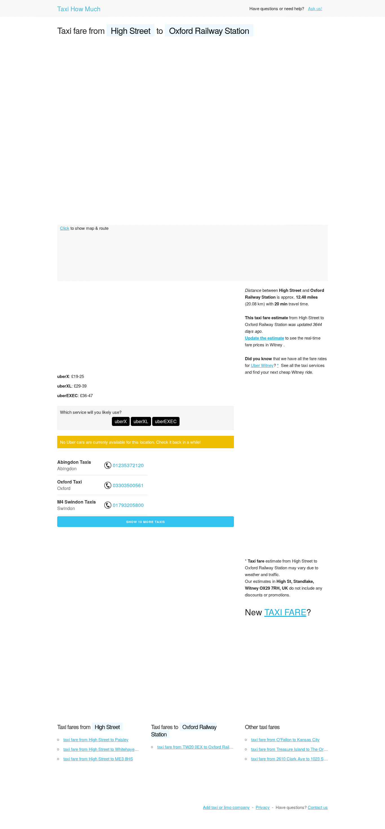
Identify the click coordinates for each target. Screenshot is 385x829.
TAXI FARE (285, 612)
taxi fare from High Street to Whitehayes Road (105, 749)
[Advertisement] (192, 83)
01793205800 (128, 504)
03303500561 (128, 485)
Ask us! (315, 8)
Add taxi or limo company (226, 807)
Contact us (318, 807)
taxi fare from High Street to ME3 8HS (98, 759)
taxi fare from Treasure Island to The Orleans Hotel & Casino (306, 749)
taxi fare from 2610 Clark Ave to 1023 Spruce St (295, 759)
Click (64, 228)
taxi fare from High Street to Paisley (96, 739)
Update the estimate (264, 338)
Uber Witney (262, 365)
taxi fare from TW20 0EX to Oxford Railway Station (204, 747)
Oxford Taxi (69, 481)
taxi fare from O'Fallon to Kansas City (285, 739)
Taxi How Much (79, 8)
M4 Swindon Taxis (76, 501)
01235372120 (128, 465)
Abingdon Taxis (74, 462)
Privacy (263, 807)
